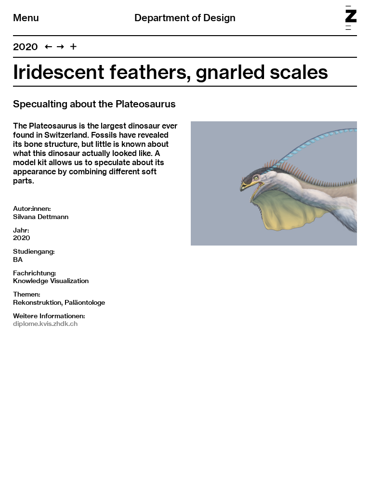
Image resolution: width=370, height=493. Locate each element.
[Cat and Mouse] (48, 46)
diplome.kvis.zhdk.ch (45, 323)
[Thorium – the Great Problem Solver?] (60, 46)
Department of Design (185, 18)
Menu (26, 18)
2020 (25, 46)
